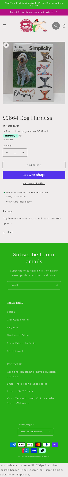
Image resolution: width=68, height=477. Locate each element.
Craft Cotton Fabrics (18, 319)
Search (11, 312)
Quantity (7, 145)
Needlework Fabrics (18, 335)
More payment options (34, 183)
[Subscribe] (57, 285)
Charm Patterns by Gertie (21, 343)
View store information (19, 201)
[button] (4, 26)
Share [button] (10, 232)
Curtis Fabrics (30, 456)
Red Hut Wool (15, 351)
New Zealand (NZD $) (32, 431)
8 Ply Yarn (12, 327)
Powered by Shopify (42, 456)
